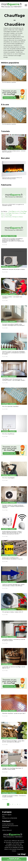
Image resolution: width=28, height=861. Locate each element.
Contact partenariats (8, 824)
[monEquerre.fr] (11, 5)
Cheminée (8, 216)
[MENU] (26, 5)
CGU (3, 816)
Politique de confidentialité (9, 818)
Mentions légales (6, 814)
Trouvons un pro (8, 97)
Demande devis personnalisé (10, 825)
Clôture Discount (7, 830)
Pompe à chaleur (17, 216)
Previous (3, 74)
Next (24, 74)
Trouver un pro (14, 859)
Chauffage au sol (13, 211)
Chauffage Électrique (11, 213)
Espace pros (5, 827)
